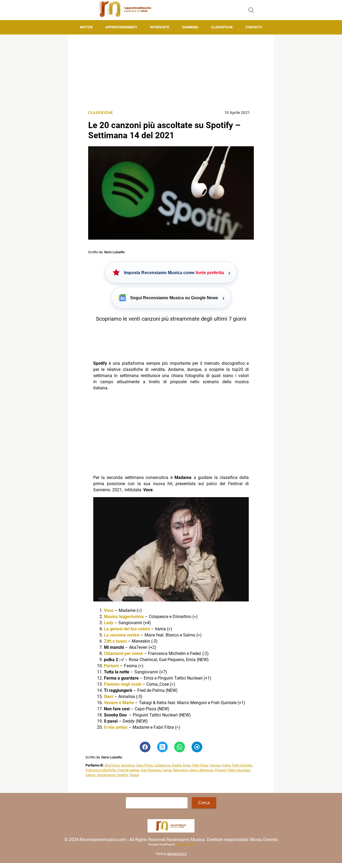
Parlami (111, 665)
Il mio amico (115, 727)
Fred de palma (128, 770)
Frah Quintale (242, 765)
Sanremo (190, 27)
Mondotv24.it (176, 854)
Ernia (186, 765)
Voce (109, 610)
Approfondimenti (121, 27)
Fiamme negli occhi (122, 684)
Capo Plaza (144, 765)
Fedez (225, 765)
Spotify (122, 775)
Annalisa (127, 765)
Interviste (159, 27)
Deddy (176, 765)
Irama (166, 770)
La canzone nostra (121, 635)
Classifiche (222, 27)
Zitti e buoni (115, 641)
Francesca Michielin (101, 770)
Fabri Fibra (200, 765)
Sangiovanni (106, 775)
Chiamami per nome (123, 653)
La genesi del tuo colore (127, 628)
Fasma (214, 765)
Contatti (254, 27)
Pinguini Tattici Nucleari (232, 770)
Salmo (90, 775)
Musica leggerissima (124, 616)
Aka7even (111, 765)
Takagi (134, 775)
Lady (108, 622)
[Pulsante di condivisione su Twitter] (162, 747)
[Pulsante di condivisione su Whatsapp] (179, 747)
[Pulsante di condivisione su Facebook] (145, 747)
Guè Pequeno (151, 770)
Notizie (86, 27)
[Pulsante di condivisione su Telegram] (197, 747)
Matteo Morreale (184, 844)
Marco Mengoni (201, 770)
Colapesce (162, 765)
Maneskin (180, 770)
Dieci (108, 696)
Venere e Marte (119, 702)
